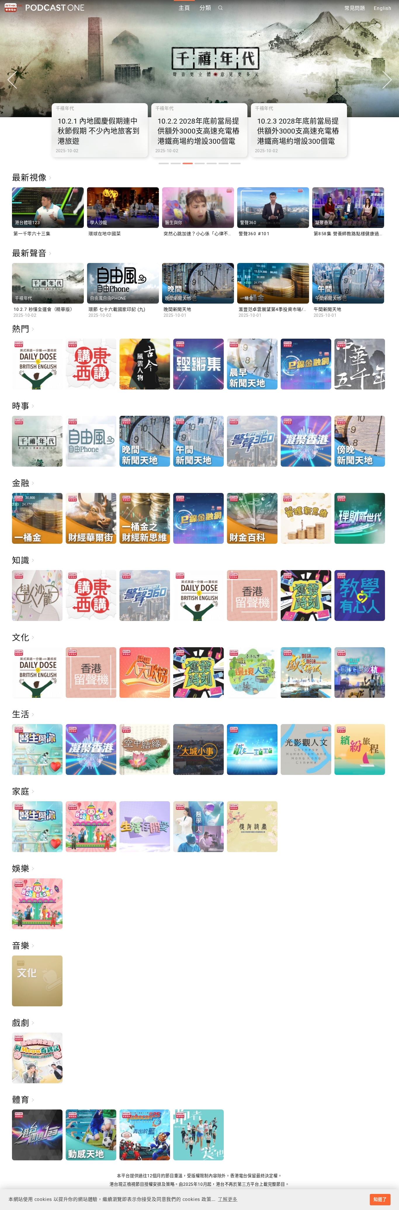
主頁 (184, 8)
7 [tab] (235, 163)
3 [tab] (188, 163)
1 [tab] (164, 163)
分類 (205, 8)
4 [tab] (200, 163)
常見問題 (354, 8)
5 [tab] (212, 163)
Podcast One (55, 7)
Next (387, 79)
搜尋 (220, 7)
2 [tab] (176, 163)
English (382, 8)
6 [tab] (223, 163)
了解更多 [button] (227, 1199)
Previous (12, 79)
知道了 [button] (380, 1199)
